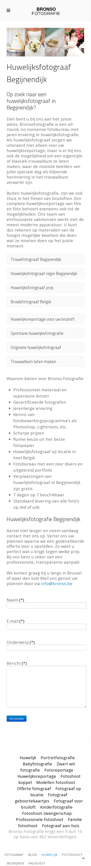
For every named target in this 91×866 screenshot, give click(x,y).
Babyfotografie (37, 763)
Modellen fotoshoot (55, 782)
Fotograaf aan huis (60, 825)
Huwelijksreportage (36, 776)
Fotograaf (13, 854)
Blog (32, 854)
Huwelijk (28, 757)
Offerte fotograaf (34, 788)
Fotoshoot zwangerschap (47, 813)
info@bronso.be (56, 583)
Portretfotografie (58, 757)
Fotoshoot (72, 854)
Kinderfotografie (56, 807)
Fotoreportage (58, 770)
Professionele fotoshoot (39, 819)
